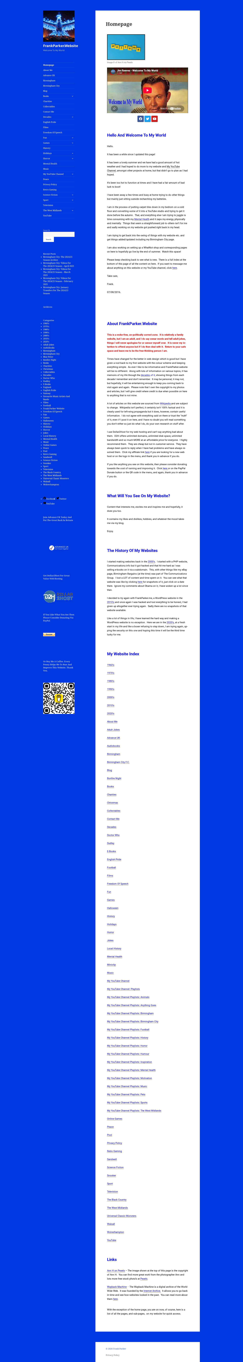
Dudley (46, 381)
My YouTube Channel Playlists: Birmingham (130, 1013)
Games (46, 142)
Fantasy (46, 393)
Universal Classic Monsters (56, 478)
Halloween (48, 420)
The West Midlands (52, 210)
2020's (46, 341)
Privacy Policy (50, 184)
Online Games (50, 445)
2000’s (110, 697)
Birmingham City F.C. (118, 762)
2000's (46, 335)
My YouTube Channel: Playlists (123, 989)
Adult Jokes (48, 344)
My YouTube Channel (53, 174)
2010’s (110, 705)
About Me (48, 70)
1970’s (110, 672)
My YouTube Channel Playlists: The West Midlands (134, 1110)
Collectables (49, 106)
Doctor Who (49, 378)
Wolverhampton (51, 484)
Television (48, 205)
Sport (45, 200)
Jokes (45, 432)
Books (46, 96)
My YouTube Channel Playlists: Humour (128, 1053)
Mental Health (50, 163)
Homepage (48, 65)
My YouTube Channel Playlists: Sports (127, 1102)
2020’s (110, 713)
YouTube (47, 215)
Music (46, 168)
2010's (46, 338)
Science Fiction (50, 194)
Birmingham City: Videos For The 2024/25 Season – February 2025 (58, 281)
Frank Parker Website (53, 408)
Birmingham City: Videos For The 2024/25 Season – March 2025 (57, 272)
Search (46, 230)
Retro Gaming (50, 189)
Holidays (47, 153)
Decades (47, 117)
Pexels (143, 1278)
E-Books (47, 384)
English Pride (49, 122)
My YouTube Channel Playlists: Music (127, 1086)
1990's (46, 332)
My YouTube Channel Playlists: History (127, 1037)
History (46, 148)
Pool (45, 451)
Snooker (47, 463)
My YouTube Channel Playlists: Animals (128, 997)
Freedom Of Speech (52, 132)
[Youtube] (154, 119)
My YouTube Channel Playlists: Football (128, 1029)
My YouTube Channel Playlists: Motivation (129, 1078)
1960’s (110, 665)
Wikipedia (165, 403)
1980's (46, 329)
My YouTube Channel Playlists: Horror (127, 1045)
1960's (46, 323)
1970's (46, 326)
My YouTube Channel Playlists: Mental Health (131, 1070)
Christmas (48, 369)
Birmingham (49, 80)
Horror (46, 158)
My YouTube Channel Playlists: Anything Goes (131, 1005)
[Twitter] (147, 119)
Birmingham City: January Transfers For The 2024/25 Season (55, 290)
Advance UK (49, 75)
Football (47, 405)
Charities (47, 101)
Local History (49, 435)
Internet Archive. (152, 1290)
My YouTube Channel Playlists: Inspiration (129, 1062)
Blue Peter (48, 356)
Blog (45, 91)
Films (45, 127)
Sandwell (47, 457)
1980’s (110, 681)
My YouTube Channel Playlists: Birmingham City (132, 1021)
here (174, 267)
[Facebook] (140, 119)
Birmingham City (51, 85)
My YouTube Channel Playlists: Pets (126, 1094)
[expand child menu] (72, 96)
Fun (45, 137)
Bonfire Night (49, 359)
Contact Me (48, 111)
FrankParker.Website (60, 45)
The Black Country (52, 472)
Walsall (46, 481)
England (47, 387)
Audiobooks (48, 347)
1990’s (110, 689)
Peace (46, 179)
